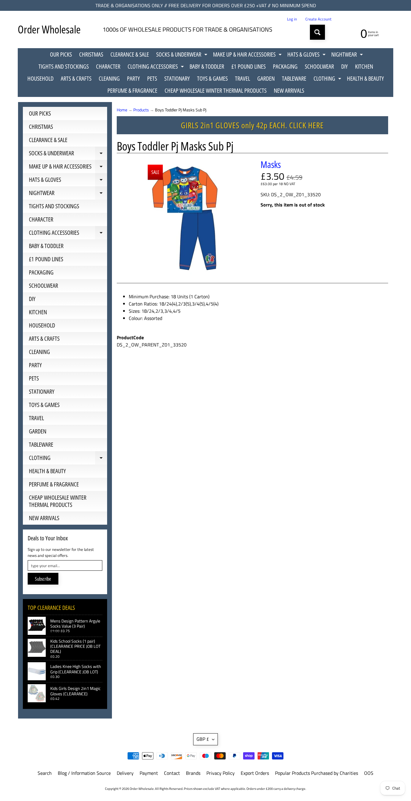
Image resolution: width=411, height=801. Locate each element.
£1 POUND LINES (248, 66)
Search (45, 773)
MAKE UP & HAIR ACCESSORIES (248, 55)
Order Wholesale (49, 29)
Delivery (125, 773)
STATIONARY (177, 78)
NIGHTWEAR (347, 55)
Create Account (318, 19)
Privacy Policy (220, 773)
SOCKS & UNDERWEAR (182, 55)
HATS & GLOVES (307, 55)
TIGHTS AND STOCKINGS (64, 66)
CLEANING (109, 78)
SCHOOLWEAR (319, 66)
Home (122, 110)
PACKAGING (285, 66)
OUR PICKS (61, 54)
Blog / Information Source (84, 773)
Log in (292, 19)
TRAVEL (242, 78)
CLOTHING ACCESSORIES (156, 67)
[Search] (317, 32)
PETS (152, 78)
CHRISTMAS (91, 54)
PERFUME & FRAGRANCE (132, 90)
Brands (193, 773)
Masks (271, 164)
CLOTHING (328, 79)
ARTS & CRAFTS (76, 78)
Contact (172, 773)
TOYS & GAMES (212, 78)
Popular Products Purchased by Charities (316, 773)
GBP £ (202, 739)
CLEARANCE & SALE (129, 54)
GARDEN (266, 78)
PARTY (133, 78)
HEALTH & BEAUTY (365, 78)
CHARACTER (108, 66)
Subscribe (43, 579)
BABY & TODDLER (207, 66)
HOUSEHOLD (40, 78)
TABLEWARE (294, 78)
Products (141, 110)
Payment (149, 773)
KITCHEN (364, 66)
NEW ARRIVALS (289, 90)
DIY (344, 66)
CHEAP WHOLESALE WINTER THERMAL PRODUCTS (216, 90)
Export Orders (255, 773)
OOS (368, 773)
